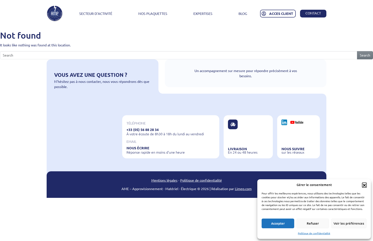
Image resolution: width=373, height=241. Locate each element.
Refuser (313, 223)
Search (365, 55)
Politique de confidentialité (314, 233)
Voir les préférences (348, 223)
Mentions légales (164, 180)
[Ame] (55, 13)
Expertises (202, 14)
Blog (243, 14)
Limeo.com (243, 189)
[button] (364, 185)
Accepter (278, 223)
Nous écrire (137, 148)
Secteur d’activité (95, 14)
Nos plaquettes (152, 14)
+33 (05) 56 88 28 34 (142, 130)
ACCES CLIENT (281, 14)
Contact (313, 13)
